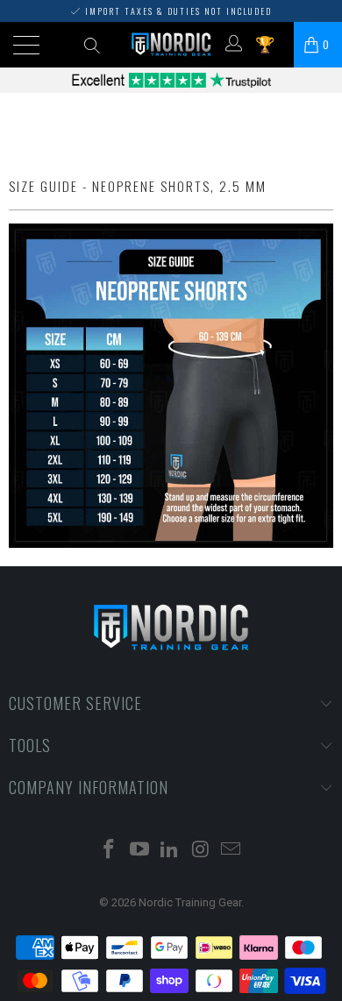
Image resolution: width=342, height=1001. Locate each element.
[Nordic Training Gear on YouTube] (139, 850)
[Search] (91, 44)
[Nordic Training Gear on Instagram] (201, 850)
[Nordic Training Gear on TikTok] (170, 850)
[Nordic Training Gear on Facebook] (109, 850)
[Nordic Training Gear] (171, 44)
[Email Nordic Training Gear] (231, 850)
